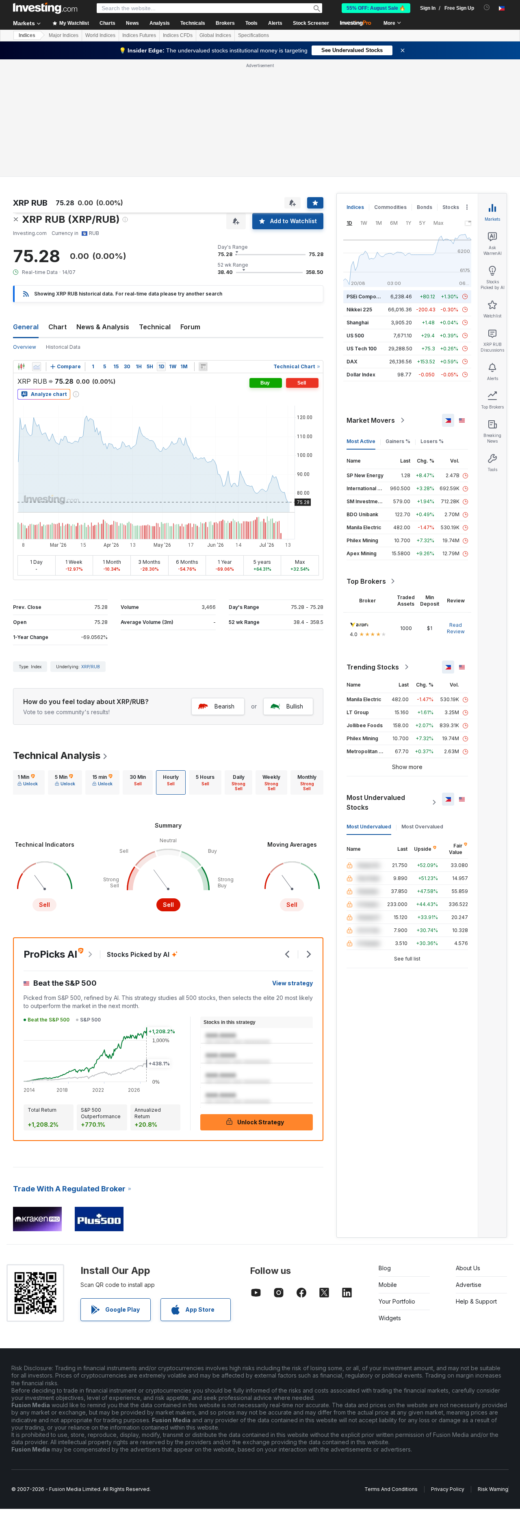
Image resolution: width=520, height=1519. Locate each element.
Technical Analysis (56, 755)
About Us (468, 1268)
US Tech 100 (362, 349)
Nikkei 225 (359, 309)
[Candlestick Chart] (21, 366)
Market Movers (371, 420)
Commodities (390, 207)
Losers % (432, 441)
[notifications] (487, 7)
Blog (385, 1268)
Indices (27, 35)
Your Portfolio (397, 1301)
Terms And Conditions (391, 1489)
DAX (352, 362)
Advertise (468, 1284)
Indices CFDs (178, 35)
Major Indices (63, 35)
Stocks (450, 207)
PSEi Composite (366, 296)
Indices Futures (139, 35)
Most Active (361, 441)
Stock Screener (311, 23)
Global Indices (215, 35)
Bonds (424, 207)
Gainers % (398, 441)
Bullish (294, 706)
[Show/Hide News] (203, 366)
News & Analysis (102, 327)
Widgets (390, 1318)
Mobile (388, 1284)
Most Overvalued (422, 827)
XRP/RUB (90, 666)
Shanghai (357, 322)
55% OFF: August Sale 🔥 (376, 8)
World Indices (100, 35)
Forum (190, 327)
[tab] (28, 782)
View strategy (292, 983)
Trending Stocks (373, 667)
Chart (57, 327)
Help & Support (476, 1301)
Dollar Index (361, 375)
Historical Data (63, 347)
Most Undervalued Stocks (376, 802)
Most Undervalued (369, 827)
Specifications (253, 35)
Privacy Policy (447, 1489)
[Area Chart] (36, 366)
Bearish (224, 706)
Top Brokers (366, 581)
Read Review (456, 628)
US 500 (355, 335)
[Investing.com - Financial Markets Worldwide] (45, 8)
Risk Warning (493, 1489)
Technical (155, 327)
